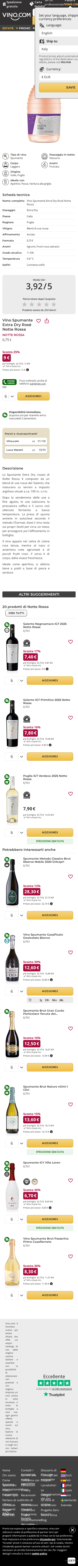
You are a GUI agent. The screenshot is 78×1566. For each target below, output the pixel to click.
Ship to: (52, 41)
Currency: (53, 69)
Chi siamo (9, 1475)
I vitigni (46, 1495)
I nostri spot (10, 1495)
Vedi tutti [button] (16, 613)
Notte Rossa (13, 335)
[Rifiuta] (72, 1530)
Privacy (25, 1490)
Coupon (46, 1480)
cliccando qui (47, 1539)
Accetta (71, 1560)
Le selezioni (48, 1505)
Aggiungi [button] (33, 396)
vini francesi (11, 1441)
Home (6, 1470)
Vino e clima (49, 1515)
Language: (54, 25)
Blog (44, 1520)
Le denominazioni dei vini (51, 1494)
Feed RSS (8, 1515)
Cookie (25, 1515)
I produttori (48, 1485)
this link (66, 62)
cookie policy (39, 1553)
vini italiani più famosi (11, 1450)
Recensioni (28, 1495)
